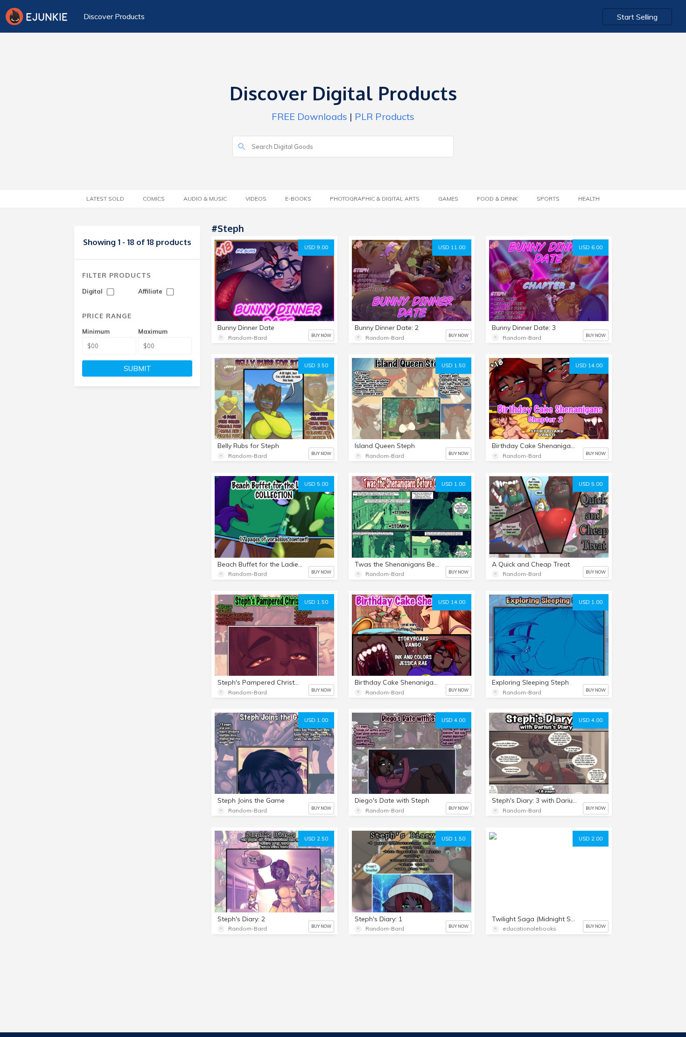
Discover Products (114, 16)
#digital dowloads (558, 871)
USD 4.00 (453, 720)
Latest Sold (105, 198)
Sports (548, 198)
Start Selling (637, 16)
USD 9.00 (316, 247)
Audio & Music (205, 198)
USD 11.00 (451, 247)
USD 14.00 (588, 365)
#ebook (507, 871)
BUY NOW (321, 335)
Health (589, 198)
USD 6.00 (590, 247)
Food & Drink (497, 198)
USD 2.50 (316, 838)
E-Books (298, 198)
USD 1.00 (453, 484)
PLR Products (384, 116)
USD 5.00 (316, 484)
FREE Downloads (309, 116)
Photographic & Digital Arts (375, 198)
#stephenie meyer (565, 888)
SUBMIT (137, 368)
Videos (255, 198)
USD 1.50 (453, 365)
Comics (154, 198)
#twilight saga (516, 854)
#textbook (511, 888)
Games (448, 198)
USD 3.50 (316, 365)
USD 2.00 (590, 838)
